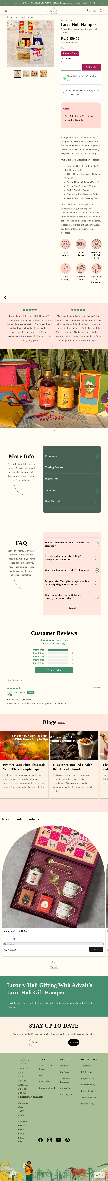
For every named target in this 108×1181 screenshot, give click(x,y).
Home (10, 17)
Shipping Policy (88, 1085)
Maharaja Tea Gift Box (16, 931)
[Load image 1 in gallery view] (17, 74)
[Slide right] (51, 74)
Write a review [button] (54, 670)
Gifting (42, 1075)
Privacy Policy (87, 1104)
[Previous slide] (48, 431)
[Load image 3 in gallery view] (34, 74)
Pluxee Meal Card (47, 1088)
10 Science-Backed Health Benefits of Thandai (72, 767)
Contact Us (65, 1088)
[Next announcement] (102, 3)
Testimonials (86, 1066)
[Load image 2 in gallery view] (26, 74)
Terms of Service (88, 1097)
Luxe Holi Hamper (24, 17)
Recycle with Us (88, 1078)
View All (72, 608)
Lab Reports (86, 1072)
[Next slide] (60, 431)
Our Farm (64, 1066)
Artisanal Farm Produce (45, 1067)
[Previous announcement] (5, 3)
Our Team (64, 1072)
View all (61, 722)
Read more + (13, 1007)
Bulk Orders (44, 1082)
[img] (30, 310)
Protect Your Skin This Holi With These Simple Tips (24, 767)
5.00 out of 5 (61, 640)
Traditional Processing (65, 1080)
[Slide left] (10, 74)
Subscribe (74, 1042)
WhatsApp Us (66, 1095)
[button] (6, 10)
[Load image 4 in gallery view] (43, 74)
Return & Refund (88, 1091)
